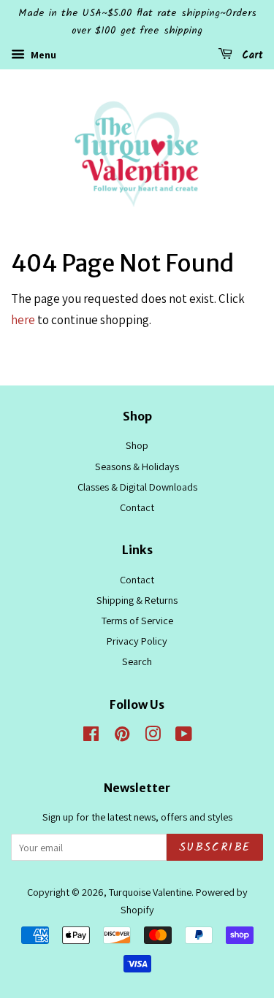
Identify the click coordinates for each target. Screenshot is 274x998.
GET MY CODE (137, 600)
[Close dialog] (261, 398)
